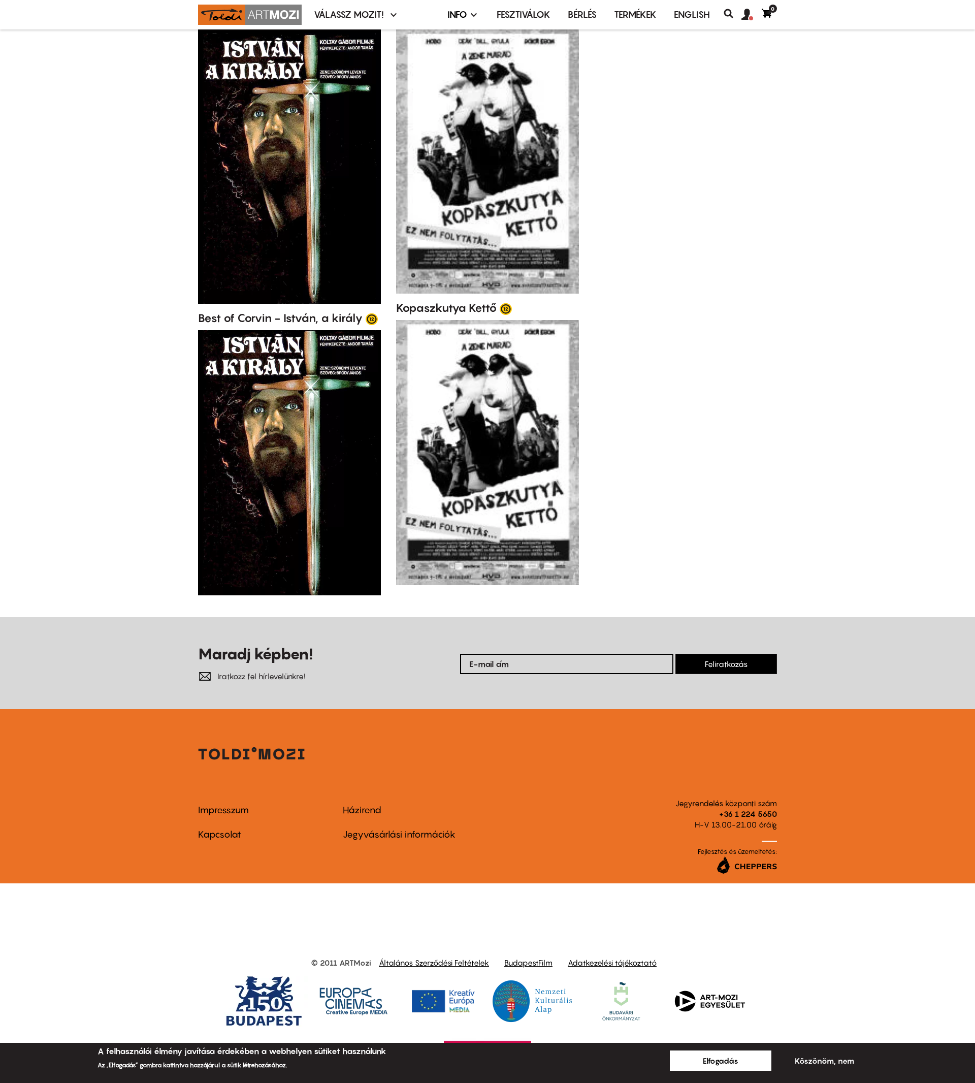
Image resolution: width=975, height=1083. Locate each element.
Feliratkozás (726, 663)
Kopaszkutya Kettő (446, 307)
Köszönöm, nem (824, 1060)
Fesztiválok (523, 14)
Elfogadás (720, 1060)
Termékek (635, 14)
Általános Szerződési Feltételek (434, 962)
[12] (372, 318)
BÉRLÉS (582, 14)
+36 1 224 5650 (748, 813)
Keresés (732, 14)
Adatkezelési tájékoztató (612, 962)
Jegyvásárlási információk (399, 834)
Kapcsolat (219, 834)
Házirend (362, 810)
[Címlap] (250, 15)
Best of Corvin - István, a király (280, 318)
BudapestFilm (528, 962)
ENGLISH (692, 14)
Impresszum (223, 810)
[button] (751, 14)
